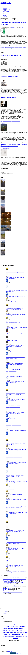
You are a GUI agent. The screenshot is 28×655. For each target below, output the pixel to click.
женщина (14, 628)
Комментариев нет (5, 45)
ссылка (20, 47)
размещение (11, 47)
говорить (4, 626)
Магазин (5, 12)
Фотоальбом (6, 11)
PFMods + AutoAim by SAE (8, 97)
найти (26, 632)
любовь (6, 632)
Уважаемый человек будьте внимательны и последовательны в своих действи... (15, 394)
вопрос (20, 624)
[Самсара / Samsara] (7, 503)
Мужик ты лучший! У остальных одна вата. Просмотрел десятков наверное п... (15, 476)
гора (10, 626)
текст (4, 637)
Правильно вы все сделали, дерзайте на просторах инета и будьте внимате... (14, 309)
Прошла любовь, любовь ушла (10, 584)
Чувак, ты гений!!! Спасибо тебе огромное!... (16, 296)
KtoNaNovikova (5, 148)
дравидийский (21, 626)
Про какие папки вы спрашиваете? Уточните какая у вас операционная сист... (16, 321)
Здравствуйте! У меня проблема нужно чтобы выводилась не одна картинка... (16, 542)
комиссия (25, 45)
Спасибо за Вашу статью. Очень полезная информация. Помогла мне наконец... (15, 531)
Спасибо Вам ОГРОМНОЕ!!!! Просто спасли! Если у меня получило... (16, 370)
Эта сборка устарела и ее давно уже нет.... (15, 272)
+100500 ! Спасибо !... (10, 418)
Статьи (21, 27)
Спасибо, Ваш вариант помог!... (13, 351)
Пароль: (2, 172)
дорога (16, 626)
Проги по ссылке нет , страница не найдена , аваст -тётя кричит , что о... (16, 400)
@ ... (7, 525)
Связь (4, 13)
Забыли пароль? (4, 175)
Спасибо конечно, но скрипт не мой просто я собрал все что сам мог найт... (16, 450)
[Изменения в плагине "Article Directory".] (7, 479)
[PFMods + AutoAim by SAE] (7, 269)
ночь (8, 634)
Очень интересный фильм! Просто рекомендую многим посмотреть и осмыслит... (16, 506)
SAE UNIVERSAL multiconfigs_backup (11, 55)
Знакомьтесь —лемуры (8, 590)
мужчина (23, 632)
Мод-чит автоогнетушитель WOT (10, 121)
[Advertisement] (6, 601)
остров (20, 634)
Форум (4, 15)
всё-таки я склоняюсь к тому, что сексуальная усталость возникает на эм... (16, 519)
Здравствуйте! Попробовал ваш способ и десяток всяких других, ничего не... (15, 456)
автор (12, 624)
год (7, 626)
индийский (12, 630)
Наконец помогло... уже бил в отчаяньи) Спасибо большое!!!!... (15, 278)
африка (15, 624)
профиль (7, 47)
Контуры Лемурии (7, 588)
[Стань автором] (7, 492)
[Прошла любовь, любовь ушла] (7, 516)
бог (17, 624)
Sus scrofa (13, 27)
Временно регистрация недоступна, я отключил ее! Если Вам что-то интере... (16, 500)
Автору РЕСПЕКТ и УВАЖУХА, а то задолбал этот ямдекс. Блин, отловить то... (16, 406)
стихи (23, 636)
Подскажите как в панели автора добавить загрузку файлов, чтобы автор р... (15, 566)
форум (24, 47)
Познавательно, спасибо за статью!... (14, 376)
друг (10, 628)
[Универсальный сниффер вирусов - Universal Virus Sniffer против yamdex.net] (7, 275)
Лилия (4, 612)
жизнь (18, 628)
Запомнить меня (5, 173)
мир (20, 632)
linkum (13, 45)
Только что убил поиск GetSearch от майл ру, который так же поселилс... (16, 357)
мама (11, 632)
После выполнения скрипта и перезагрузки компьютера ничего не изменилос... (15, 346)
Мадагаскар (5, 624)
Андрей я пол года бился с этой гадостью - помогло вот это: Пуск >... (15, 382)
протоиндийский (8, 636)
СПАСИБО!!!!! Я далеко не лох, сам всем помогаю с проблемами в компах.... (15, 424)
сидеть (21, 636)
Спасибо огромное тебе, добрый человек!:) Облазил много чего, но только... (15, 413)
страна (26, 636)
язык (22, 638)
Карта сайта (5, 16)
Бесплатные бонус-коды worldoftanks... (14, 494)
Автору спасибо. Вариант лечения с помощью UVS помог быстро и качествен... (16, 463)
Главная (5, 8)
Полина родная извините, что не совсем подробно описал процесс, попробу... (15, 284)
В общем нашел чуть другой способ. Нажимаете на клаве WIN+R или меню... (16, 334)
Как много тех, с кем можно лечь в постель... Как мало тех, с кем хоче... (16, 549)
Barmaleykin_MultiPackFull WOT (10, 76)
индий (5, 630)
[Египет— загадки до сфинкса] (7, 373)
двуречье (13, 626)
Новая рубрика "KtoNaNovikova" (10, 577)
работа (14, 636)
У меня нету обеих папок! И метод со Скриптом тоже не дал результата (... (16, 328)
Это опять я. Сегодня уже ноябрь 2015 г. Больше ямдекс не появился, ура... (16, 291)
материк (14, 632)
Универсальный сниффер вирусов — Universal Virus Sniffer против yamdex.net (14, 145)
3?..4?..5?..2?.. (6, 589)
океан (14, 634)
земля (21, 628)
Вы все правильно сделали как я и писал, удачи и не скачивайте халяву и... (16, 315)
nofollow (17, 45)
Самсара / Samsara (7, 581)
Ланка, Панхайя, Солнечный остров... (11, 586)
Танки (3, 57)
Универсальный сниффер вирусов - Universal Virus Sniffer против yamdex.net (14, 580)
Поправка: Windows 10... (11, 340)
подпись (2, 47)
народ (5, 634)
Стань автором (6, 9)
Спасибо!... (8, 387)
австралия (9, 624)
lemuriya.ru (6, 2)
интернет (19, 630)
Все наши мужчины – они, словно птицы (12, 592)
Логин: (2, 170)
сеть (19, 636)
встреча (23, 624)
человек (15, 638)
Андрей (5, 611)
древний (6, 628)
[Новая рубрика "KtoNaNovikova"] (7, 485)
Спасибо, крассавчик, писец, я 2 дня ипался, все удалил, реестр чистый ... (16, 469)
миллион (18, 632)
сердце (17, 636)
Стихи (4, 10)
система (16, 47)
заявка (20, 45)
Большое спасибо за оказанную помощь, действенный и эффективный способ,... (15, 364)
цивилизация (8, 638)
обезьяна (10, 634)
